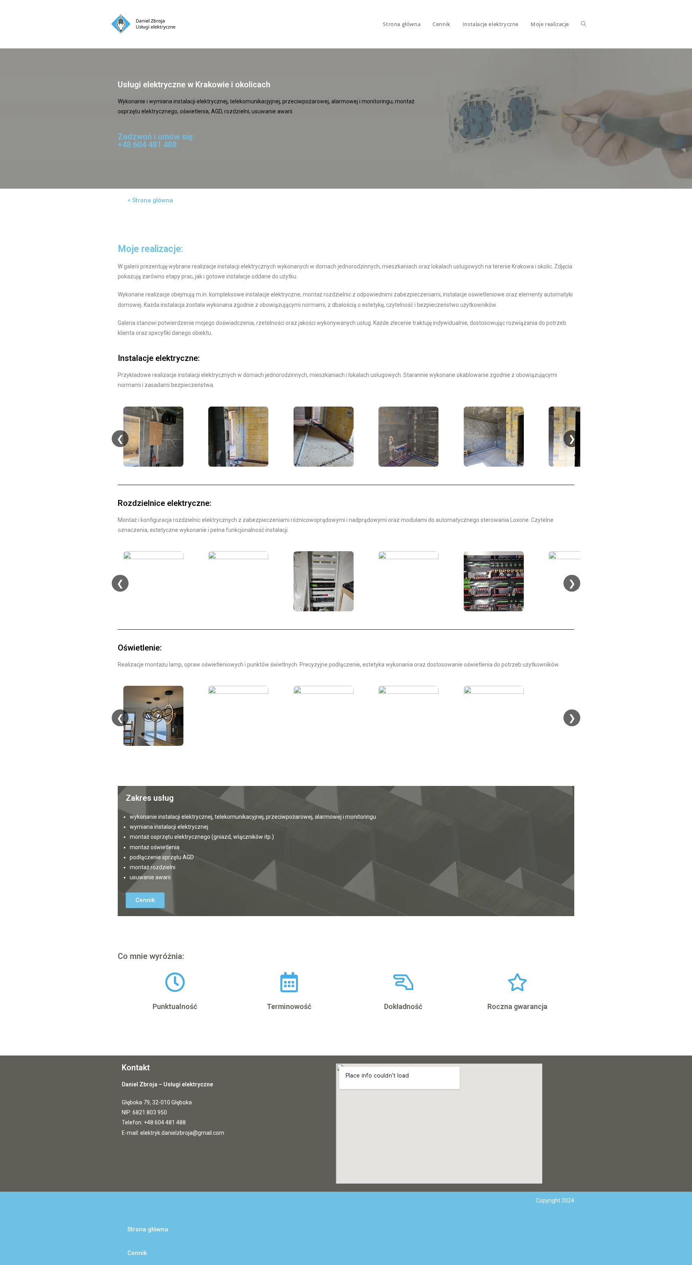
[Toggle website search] (583, 24)
